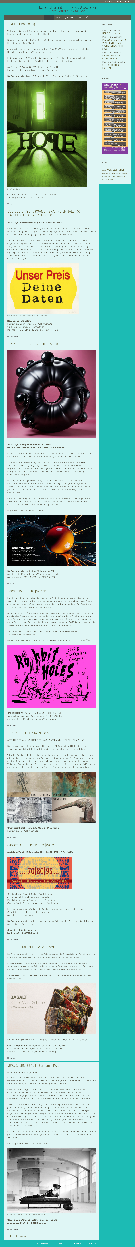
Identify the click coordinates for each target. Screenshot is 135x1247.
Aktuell (49, 17)
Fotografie (105, 173)
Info (80, 17)
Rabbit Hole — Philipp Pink (26, 591)
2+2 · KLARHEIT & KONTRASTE (30, 733)
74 (17, 1236)
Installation (111, 173)
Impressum (108, 1)
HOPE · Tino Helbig (21, 24)
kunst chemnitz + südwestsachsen (67, 7)
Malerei (124, 173)
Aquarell (104, 170)
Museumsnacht (106, 176)
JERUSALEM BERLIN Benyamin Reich (34, 1065)
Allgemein (14, 336)
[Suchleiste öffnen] (87, 17)
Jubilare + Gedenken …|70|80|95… (32, 845)
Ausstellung (115, 169)
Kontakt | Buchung (123, 1)
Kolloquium (118, 173)
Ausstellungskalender (65, 17)
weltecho (104, 179)
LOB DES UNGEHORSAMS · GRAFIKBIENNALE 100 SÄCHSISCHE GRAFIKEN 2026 (44, 213)
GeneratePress (91, 1243)
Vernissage (14, 204)
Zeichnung (110, 179)
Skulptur (113, 176)
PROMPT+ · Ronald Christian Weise (32, 344)
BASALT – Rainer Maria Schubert (30, 947)
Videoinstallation (121, 176)
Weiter (24, 1236)
